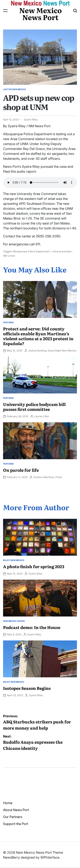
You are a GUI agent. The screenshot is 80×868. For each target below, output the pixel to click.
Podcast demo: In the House (31, 627)
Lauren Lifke (41, 416)
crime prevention (62, 251)
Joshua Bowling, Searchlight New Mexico (52, 350)
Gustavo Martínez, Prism (47, 477)
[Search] (75, 11)
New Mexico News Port (40, 13)
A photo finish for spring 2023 (33, 566)
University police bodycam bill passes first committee (34, 406)
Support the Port (15, 824)
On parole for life (21, 470)
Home (7, 803)
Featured (8, 322)
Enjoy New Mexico (13, 560)
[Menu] (5, 11)
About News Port (16, 810)
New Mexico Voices (14, 621)
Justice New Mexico (14, 89)
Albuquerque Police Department (31, 251)
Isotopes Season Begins (27, 688)
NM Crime (9, 255)
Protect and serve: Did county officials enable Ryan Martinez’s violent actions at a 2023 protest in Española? (38, 335)
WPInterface (49, 857)
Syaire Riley (31, 119)
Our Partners (12, 817)
